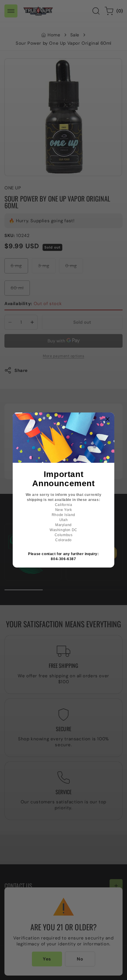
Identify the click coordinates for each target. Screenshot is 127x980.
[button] (107, 419)
